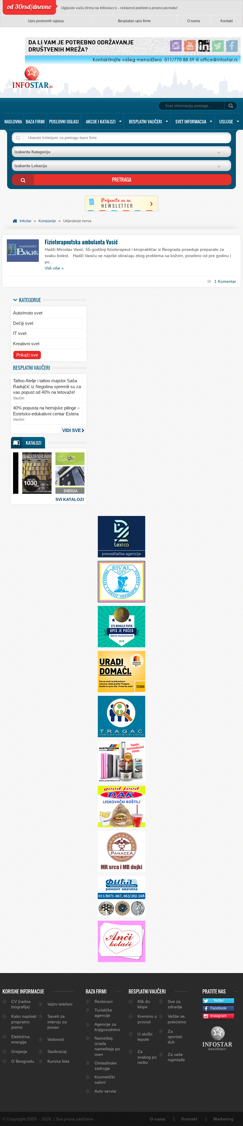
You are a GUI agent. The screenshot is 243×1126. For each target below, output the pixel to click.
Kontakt (226, 21)
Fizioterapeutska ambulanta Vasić (81, 242)
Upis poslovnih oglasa (46, 21)
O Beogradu (22, 1061)
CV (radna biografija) (21, 1004)
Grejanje (19, 1051)
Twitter (218, 1000)
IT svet (19, 333)
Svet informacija (190, 121)
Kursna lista (58, 1061)
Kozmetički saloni (105, 1080)
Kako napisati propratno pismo (23, 1021)
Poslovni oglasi (64, 121)
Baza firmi (35, 121)
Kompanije (47, 221)
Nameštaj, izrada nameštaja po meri (107, 1046)
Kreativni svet (26, 343)
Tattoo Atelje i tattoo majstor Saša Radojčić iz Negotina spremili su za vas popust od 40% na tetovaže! (47, 386)
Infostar (25, 221)
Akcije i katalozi (101, 121)
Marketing (223, 1119)
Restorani (104, 1001)
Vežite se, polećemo (177, 1019)
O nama (193, 21)
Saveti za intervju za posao (57, 1021)
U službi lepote (145, 1037)
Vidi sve (71, 430)
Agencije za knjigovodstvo (107, 1027)
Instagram (218, 1016)
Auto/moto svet (27, 312)
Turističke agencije (103, 1013)
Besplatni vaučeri (145, 121)
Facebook (218, 1008)
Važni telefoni (59, 1004)
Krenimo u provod (147, 1019)
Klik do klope (144, 1004)
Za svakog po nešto (147, 1056)
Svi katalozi (69, 499)
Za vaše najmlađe (176, 1057)
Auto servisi (105, 1091)
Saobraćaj (56, 1051)
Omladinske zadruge (106, 1066)
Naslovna (13, 121)
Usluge (226, 121)
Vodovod (55, 1039)
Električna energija (20, 1039)
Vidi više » (54, 268)
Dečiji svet (23, 323)
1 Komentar (225, 281)
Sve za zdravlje (175, 1004)
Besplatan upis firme (134, 21)
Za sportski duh (175, 1036)
